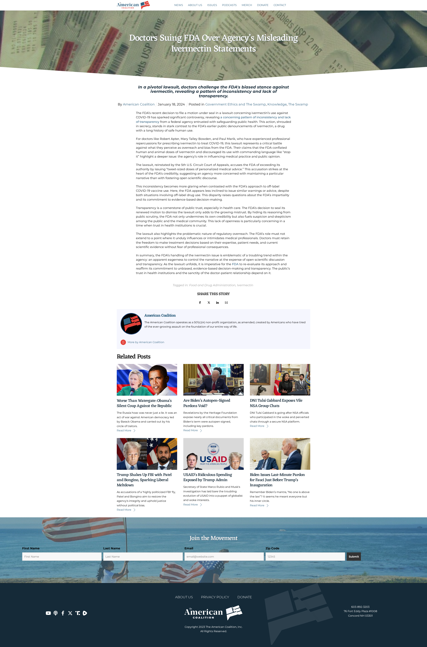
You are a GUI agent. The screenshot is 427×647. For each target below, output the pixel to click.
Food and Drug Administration (212, 285)
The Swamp (298, 104)
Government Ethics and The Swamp (235, 104)
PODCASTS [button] (229, 5)
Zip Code (272, 548)
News (178, 5)
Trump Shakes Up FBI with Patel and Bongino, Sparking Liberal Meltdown (144, 480)
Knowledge (277, 104)
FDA (235, 264)
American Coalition (160, 315)
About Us (195, 5)
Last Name (111, 548)
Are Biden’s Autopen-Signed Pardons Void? (206, 403)
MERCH (247, 5)
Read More (124, 430)
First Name (31, 548)
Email (188, 548)
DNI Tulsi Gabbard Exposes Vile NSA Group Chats (276, 403)
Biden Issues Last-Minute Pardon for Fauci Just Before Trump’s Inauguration (277, 480)
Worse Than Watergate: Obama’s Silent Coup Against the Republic (144, 403)
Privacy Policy (215, 597)
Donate (263, 5)
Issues (212, 5)
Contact (280, 5)
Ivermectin (245, 285)
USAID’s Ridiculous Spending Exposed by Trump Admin (207, 477)
